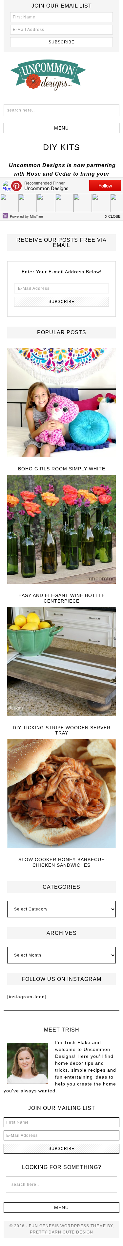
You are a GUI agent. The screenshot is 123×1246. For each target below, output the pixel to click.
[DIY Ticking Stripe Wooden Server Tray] (61, 662)
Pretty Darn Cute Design (61, 1232)
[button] (61, 128)
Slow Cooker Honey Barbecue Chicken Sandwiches (61, 862)
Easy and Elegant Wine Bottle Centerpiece (61, 598)
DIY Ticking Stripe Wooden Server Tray (62, 730)
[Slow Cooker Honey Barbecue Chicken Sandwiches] (61, 794)
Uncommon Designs (61, 74)
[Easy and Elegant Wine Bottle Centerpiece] (61, 530)
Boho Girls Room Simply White (61, 468)
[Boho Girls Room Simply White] (61, 403)
